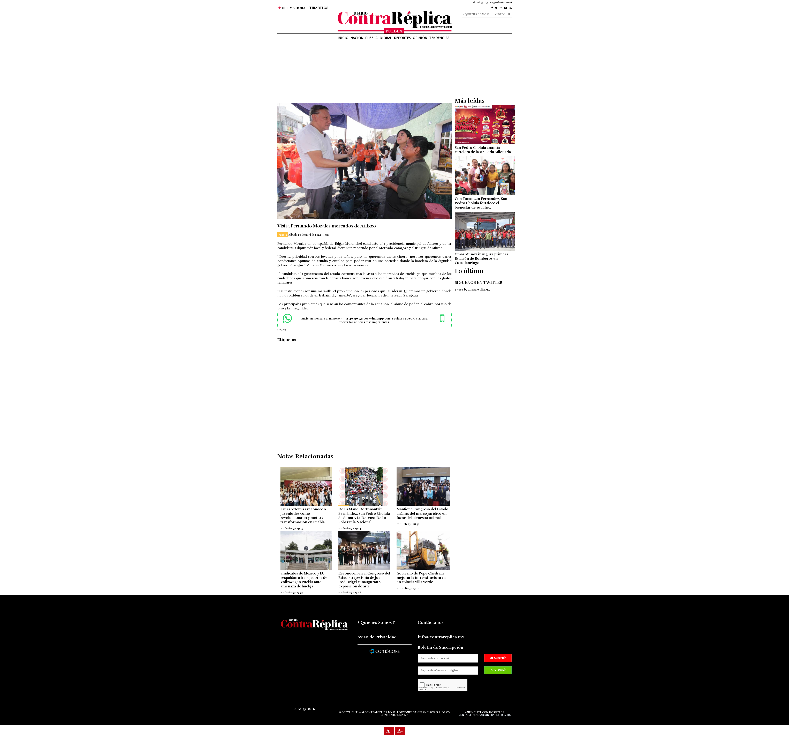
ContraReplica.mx (394, 715)
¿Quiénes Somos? (476, 14)
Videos (500, 14)
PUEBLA (371, 38)
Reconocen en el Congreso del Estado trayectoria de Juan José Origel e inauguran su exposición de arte (364, 579)
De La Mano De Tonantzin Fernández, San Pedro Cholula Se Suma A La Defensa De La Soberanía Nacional (364, 515)
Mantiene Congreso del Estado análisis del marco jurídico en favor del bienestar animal (422, 513)
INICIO (343, 38)
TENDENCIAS (439, 38)
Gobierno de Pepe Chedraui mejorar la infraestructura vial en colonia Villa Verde (422, 577)
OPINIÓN (420, 38)
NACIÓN (357, 38)
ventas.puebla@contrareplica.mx (484, 715)
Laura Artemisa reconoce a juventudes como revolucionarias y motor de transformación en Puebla (303, 515)
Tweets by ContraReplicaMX (472, 289)
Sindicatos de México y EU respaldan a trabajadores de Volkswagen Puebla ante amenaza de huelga (303, 579)
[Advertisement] (364, 74)
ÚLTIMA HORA (293, 8)
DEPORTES (402, 38)
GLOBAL (386, 38)
